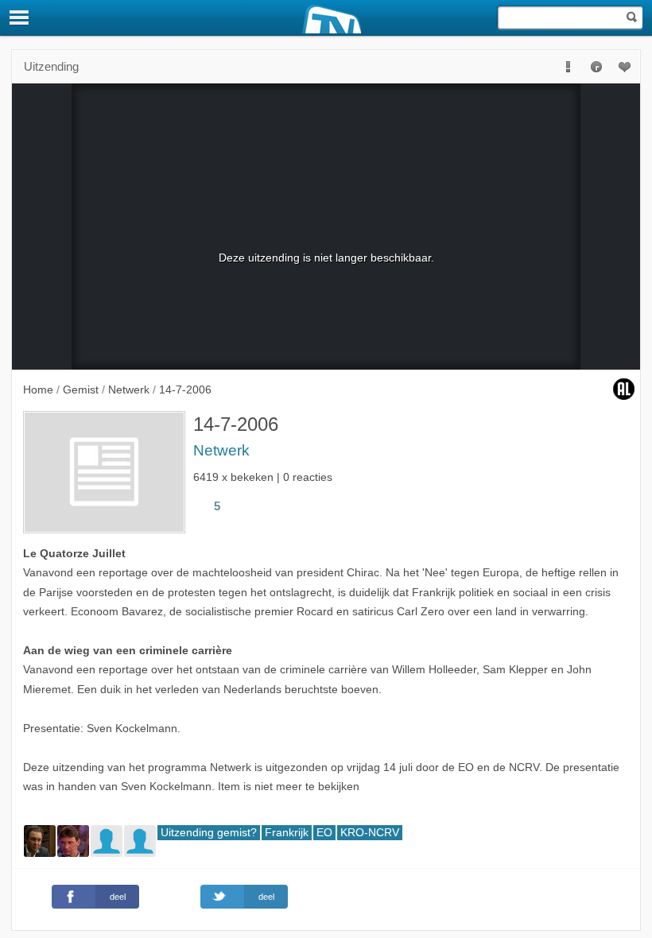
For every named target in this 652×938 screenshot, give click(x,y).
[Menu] (20, 17)
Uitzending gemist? (209, 833)
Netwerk (221, 450)
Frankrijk (287, 833)
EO (324, 833)
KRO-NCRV (369, 833)
